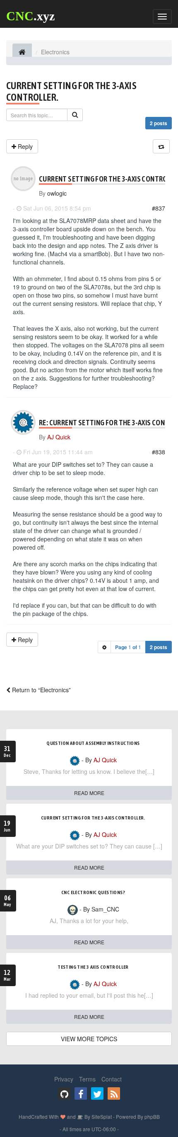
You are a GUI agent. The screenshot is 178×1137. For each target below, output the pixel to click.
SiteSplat (101, 1116)
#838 (158, 452)
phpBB (152, 1116)
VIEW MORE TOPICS (89, 1039)
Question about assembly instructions (93, 743)
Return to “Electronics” (40, 690)
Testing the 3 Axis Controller (93, 967)
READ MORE (89, 792)
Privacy (63, 1079)
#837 (158, 208)
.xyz (30, 16)
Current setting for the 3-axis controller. (93, 818)
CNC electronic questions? (93, 892)
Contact (111, 1079)
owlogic (57, 193)
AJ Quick (58, 437)
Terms (87, 1079)
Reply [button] (24, 146)
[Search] (75, 115)
